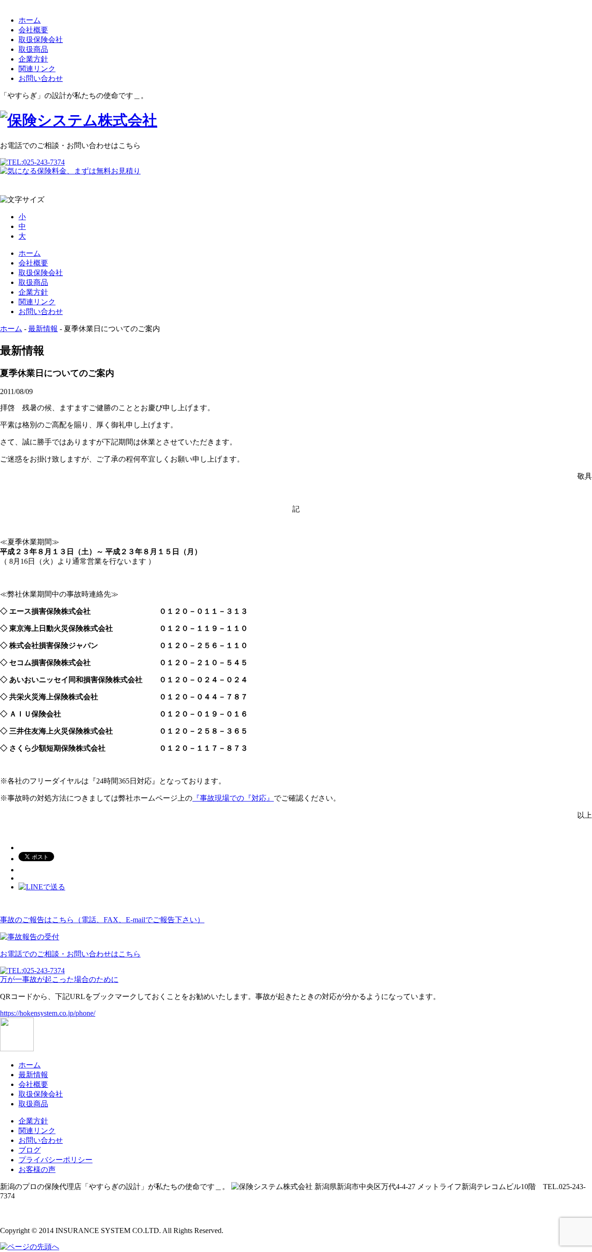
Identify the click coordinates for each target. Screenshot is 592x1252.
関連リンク (37, 69)
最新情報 (43, 329)
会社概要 (33, 30)
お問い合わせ (40, 78)
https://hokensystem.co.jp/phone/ (47, 1013)
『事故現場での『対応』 (233, 798)
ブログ (29, 1150)
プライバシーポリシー (55, 1160)
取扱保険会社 (40, 39)
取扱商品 (33, 49)
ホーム (29, 20)
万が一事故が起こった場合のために (59, 979)
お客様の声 (37, 1169)
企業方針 (33, 59)
